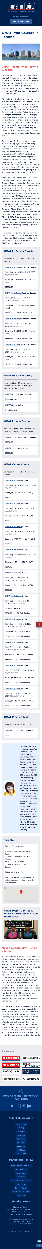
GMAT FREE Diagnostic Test (16, 730)
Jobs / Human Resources (21, 1166)
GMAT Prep (21, 1124)
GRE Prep (21, 1131)
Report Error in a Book (21, 1192)
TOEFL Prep (21, 1154)
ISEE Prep (21, 1150)
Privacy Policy (21, 1188)
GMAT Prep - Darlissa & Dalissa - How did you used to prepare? (21, 913)
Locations (21, 1177)
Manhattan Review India (21, 1180)
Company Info (21, 1169)
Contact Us (21, 1195)
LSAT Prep (21, 1135)
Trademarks (21, 1184)
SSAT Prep (21, 1146)
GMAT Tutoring (11, 394)
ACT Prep (21, 1143)
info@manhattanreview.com (21, 1219)
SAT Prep (21, 1139)
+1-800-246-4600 (25, 1224)
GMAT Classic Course (13, 267)
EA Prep (21, 1128)
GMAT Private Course (13, 437)
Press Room (21, 1173)
